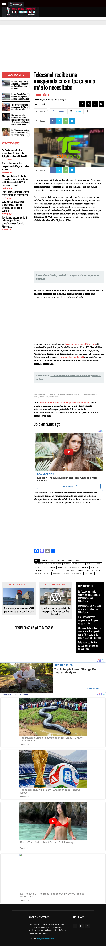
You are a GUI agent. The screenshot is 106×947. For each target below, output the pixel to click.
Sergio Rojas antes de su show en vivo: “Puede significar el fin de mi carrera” (13, 206)
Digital (67, 564)
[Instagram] (81, 926)
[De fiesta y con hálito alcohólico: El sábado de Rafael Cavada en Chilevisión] (6, 83)
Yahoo (66, 574)
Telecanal (96, 570)
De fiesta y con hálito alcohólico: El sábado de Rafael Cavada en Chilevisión (19, 85)
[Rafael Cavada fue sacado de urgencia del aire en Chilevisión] (6, 96)
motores (94, 567)
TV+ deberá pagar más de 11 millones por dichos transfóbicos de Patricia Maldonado (14, 222)
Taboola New (69, 570)
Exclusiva (7, 159)
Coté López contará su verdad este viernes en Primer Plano (20, 132)
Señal (58, 570)
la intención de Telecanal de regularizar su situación (64, 402)
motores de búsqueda (44, 570)
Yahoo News (77, 574)
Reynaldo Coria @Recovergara (53, 100)
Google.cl (62, 567)
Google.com (74, 567)
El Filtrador (78, 564)
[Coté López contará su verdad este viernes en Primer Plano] (6, 132)
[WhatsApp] (95, 104)
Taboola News (83, 570)
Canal (69, 560)
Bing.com (60, 560)
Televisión (7, 172)
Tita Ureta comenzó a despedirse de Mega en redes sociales (19, 107)
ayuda (44, 560)
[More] (87, 111)
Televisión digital (42, 574)
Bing (52, 560)
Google (38, 567)
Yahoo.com (89, 574)
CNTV (77, 560)
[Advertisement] (53, 46)
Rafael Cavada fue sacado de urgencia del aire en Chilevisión (20, 96)
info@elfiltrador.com (45, 938)
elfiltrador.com (94, 564)
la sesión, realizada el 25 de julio (80, 343)
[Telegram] (101, 104)
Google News (49, 567)
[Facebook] (82, 104)
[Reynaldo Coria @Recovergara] (9, 628)
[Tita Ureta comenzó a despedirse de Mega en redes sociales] (6, 107)
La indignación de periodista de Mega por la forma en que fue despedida (55, 611)
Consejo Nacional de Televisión (48, 564)
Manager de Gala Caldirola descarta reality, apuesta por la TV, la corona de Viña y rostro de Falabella (20, 120)
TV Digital (57, 574)
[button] (4, 3)
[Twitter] (88, 104)
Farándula (7, 188)
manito (85, 567)
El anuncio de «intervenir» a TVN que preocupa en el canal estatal (19, 610)
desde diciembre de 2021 (72, 357)
